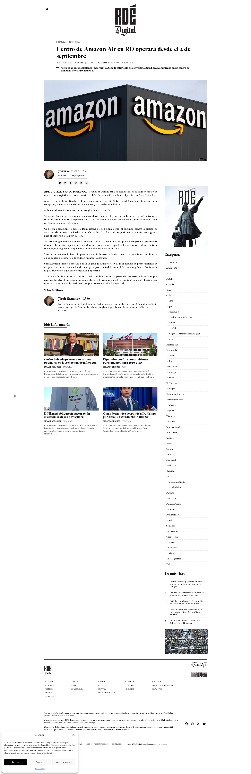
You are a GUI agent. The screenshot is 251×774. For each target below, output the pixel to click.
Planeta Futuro (173, 504)
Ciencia (170, 284)
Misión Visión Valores (162, 685)
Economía (74, 42)
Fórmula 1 (173, 311)
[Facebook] (186, 723)
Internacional (173, 427)
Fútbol (171, 322)
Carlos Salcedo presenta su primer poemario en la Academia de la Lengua (70, 361)
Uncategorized (173, 558)
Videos (169, 564)
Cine (168, 290)
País (168, 476)
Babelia (170, 279)
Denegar (40, 762)
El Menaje (171, 372)
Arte (168, 273)
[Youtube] (204, 723)
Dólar (171, 355)
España (170, 410)
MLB (170, 339)
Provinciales (174, 487)
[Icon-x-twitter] (198, 723)
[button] (73, 735)
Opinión (170, 471)
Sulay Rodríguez (52, 367)
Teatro (171, 542)
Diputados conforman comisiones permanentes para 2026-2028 (126, 361)
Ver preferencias (63, 762)
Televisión (171, 547)
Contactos (157, 689)
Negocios (171, 460)
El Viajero (171, 388)
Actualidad (171, 262)
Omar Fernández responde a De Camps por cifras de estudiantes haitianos (129, 415)
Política (170, 509)
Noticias (49, 681)
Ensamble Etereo (175, 394)
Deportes (171, 306)
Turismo (170, 553)
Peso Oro (171, 498)
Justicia (170, 438)
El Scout (170, 377)
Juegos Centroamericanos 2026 (184, 333)
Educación (171, 366)
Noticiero (171, 465)
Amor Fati (171, 268)
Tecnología (172, 537)
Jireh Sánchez (64, 63)
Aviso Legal (40, 769)
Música (172, 405)
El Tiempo (171, 383)
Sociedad (170, 525)
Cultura (170, 295)
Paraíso (170, 493)
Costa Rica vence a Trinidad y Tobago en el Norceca (185, 621)
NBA (168, 454)
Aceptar (15, 762)
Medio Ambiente (176, 482)
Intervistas (171, 432)
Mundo (169, 449)
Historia (170, 416)
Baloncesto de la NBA (181, 317)
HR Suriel (171, 421)
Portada (61, 42)
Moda (169, 443)
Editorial (170, 361)
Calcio (174, 328)
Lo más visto (175, 573)
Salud (169, 520)
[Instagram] (192, 723)
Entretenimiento (174, 399)
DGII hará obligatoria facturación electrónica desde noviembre (67, 415)
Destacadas (172, 344)
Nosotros (156, 681)
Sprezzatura (172, 531)
